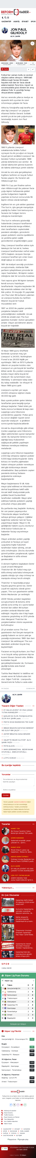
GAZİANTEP (6, 22)
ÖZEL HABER (24, 1131)
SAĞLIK (5, 1133)
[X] (14, 1104)
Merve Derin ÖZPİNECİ (19, 856)
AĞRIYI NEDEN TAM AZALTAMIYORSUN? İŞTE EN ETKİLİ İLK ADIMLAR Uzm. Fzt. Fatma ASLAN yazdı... (22, 879)
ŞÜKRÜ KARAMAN (17, 838)
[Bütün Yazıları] (33, 706)
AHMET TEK (15, 828)
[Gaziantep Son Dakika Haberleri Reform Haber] (16, 12)
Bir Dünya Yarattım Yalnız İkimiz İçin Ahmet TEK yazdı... (22, 832)
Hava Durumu (8, 1113)
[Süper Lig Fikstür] (33, 1031)
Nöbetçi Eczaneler (10, 1110)
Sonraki (29, 688)
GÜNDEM (26, 1129)
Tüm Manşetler (9, 1119)
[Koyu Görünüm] (3, 17)
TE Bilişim (23, 1155)
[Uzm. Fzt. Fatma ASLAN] (5, 877)
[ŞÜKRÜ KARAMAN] (5, 840)
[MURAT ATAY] (5, 849)
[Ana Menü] (8, 17)
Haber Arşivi (8, 1123)
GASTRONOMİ (8, 1135)
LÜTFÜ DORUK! (10, 758)
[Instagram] (18, 1104)
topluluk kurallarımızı (20, 802)
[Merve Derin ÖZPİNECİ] (5, 859)
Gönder (6, 795)
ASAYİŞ (16, 22)
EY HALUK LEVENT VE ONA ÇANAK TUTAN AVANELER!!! (22, 870)
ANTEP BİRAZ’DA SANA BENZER (17, 734)
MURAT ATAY (15, 847)
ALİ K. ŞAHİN (15, 36)
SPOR (33, 22)
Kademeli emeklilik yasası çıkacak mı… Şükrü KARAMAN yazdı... (21, 842)
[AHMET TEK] (5, 831)
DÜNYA (13, 1133)
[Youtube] (21, 1104)
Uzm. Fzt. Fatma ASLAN (20, 875)
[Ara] (5, 17)
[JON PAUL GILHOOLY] (18, 50)
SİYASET (25, 22)
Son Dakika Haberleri (11, 1121)
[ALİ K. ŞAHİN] (5, 30)
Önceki (6, 688)
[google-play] (23, 1140)
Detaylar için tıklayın (18, 1024)
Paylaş (6, 69)
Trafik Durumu (8, 1115)
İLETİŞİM (19, 1135)
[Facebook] (10, 1104)
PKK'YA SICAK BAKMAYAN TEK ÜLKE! (18, 722)
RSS (5, 1148)
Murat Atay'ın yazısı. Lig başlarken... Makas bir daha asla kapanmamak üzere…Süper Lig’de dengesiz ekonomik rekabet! (21, 851)
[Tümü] (33, 824)
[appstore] (12, 1140)
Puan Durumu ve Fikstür (11, 1117)
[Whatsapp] (25, 1104)
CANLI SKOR (6, 968)
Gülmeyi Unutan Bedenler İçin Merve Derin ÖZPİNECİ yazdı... (22, 860)
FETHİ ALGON (9, 746)
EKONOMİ (13, 1131)
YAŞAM (22, 1133)
